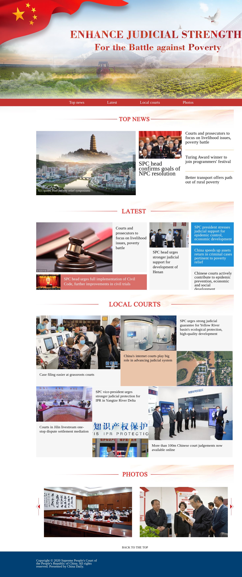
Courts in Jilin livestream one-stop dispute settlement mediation (64, 429)
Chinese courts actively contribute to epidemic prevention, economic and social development (213, 281)
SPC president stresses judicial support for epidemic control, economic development (213, 233)
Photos (188, 102)
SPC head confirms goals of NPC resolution (159, 168)
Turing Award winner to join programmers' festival (208, 159)
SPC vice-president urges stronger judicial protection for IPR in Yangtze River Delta (118, 396)
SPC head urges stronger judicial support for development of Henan (166, 262)
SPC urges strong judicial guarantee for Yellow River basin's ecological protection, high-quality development (201, 327)
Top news (76, 102)
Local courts (150, 102)
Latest (112, 102)
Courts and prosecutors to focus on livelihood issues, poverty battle (208, 137)
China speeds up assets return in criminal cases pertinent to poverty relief (213, 256)
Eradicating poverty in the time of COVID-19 (65, 190)
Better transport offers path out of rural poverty (208, 179)
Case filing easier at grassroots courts (67, 374)
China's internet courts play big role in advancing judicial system (148, 358)
